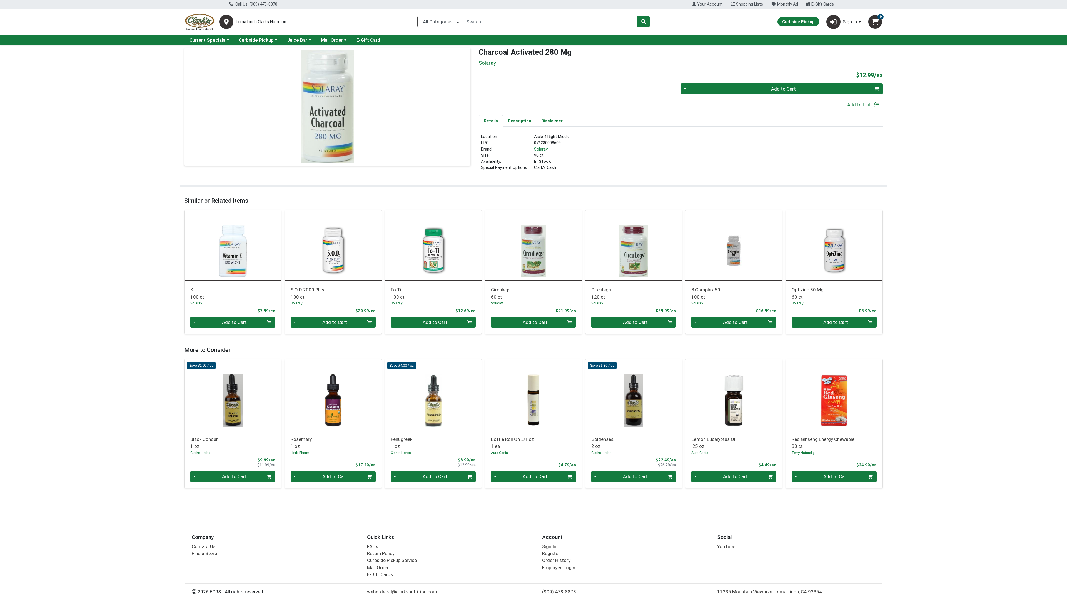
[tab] (491, 120)
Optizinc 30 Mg (808, 293)
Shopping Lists (749, 4)
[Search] (643, 21)
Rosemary (301, 442)
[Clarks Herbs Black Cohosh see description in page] (233, 394)
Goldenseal (603, 442)
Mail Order (332, 40)
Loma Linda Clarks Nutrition (261, 22)
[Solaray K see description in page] (233, 245)
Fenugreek (401, 442)
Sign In (549, 546)
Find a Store (204, 553)
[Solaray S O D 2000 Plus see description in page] (333, 245)
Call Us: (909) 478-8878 (255, 4)
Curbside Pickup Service (392, 560)
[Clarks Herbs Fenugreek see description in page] (433, 394)
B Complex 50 (705, 293)
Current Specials (207, 40)
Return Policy (381, 553)
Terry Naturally (803, 453)
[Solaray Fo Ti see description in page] (433, 245)
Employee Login (558, 567)
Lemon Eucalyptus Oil (713, 442)
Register (551, 553)
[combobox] (550, 21)
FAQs (372, 546)
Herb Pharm (300, 453)
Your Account (709, 4)
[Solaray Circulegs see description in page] (533, 245)
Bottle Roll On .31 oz (512, 442)
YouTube (726, 546)
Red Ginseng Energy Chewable (823, 442)
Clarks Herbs (200, 453)
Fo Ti (398, 293)
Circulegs (501, 293)
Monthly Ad (787, 4)
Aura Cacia (499, 453)
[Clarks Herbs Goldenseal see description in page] (633, 394)
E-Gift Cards (822, 4)
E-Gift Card (368, 40)
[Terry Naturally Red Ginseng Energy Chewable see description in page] (834, 394)
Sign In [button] (850, 21)
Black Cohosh (204, 442)
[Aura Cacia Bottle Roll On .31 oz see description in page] (533, 394)
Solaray (541, 149)
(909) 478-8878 (559, 591)
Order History (556, 560)
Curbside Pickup (256, 40)
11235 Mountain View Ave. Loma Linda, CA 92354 (769, 591)
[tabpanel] (681, 154)
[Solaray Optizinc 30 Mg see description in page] (834, 245)
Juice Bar (297, 40)
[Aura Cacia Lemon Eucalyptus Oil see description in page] (734, 394)
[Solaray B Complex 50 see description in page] (734, 245)
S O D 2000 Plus (307, 293)
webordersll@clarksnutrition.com (402, 591)
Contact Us (204, 546)
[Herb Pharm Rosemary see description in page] (333, 394)
